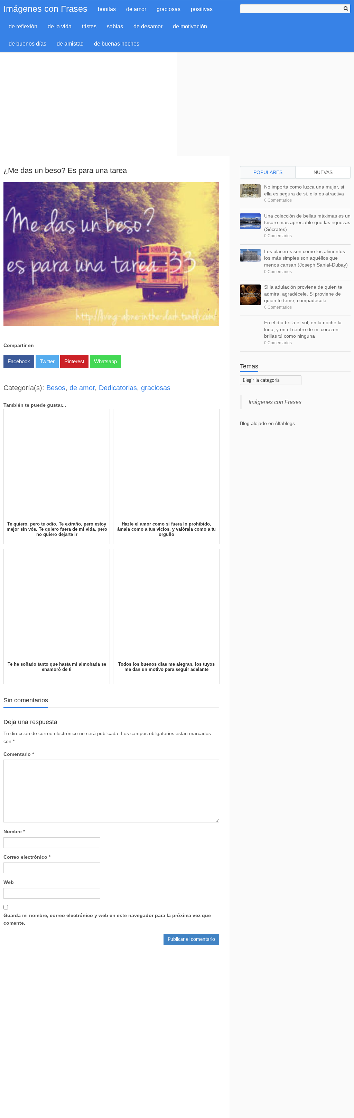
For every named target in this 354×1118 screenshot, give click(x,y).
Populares (267, 172)
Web (8, 882)
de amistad (70, 44)
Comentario (18, 754)
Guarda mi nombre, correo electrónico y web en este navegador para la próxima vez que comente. (107, 919)
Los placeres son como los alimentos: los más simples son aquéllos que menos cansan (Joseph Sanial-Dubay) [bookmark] (306, 258)
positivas (202, 9)
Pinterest (74, 361)
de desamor (147, 26)
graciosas (168, 9)
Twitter (47, 361)
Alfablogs (285, 423)
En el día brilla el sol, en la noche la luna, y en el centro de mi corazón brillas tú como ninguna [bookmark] (303, 329)
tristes (89, 26)
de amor (136, 9)
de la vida (60, 26)
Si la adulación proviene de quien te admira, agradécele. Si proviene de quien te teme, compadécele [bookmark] (303, 293)
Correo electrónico (26, 857)
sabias (115, 26)
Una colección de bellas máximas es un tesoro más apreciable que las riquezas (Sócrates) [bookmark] (307, 222)
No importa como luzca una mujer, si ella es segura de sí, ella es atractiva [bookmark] (304, 190)
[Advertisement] (177, 104)
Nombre (14, 831)
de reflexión (23, 26)
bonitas (107, 9)
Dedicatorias (118, 388)
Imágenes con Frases (45, 8)
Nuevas (323, 172)
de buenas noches (116, 44)
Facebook (19, 361)
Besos (55, 388)
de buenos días (27, 44)
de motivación (190, 26)
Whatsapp (105, 361)
